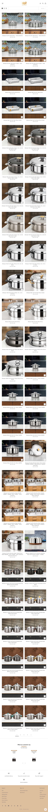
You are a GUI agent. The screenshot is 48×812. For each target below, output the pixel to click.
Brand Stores (22, 792)
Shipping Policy (4, 794)
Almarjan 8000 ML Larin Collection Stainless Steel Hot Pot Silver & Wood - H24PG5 (35, 554)
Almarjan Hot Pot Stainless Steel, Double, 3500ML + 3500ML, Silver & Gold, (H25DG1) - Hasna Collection (35, 494)
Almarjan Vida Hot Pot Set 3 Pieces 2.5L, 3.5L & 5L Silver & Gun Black (12, 206)
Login (41, 792)
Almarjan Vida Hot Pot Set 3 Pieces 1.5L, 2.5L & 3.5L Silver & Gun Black (35, 206)
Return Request (42, 796)
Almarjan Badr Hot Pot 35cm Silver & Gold (12, 120)
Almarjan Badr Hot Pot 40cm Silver (35, 92)
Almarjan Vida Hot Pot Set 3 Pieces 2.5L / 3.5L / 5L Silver (35, 264)
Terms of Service (4, 800)
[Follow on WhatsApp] (20, 805)
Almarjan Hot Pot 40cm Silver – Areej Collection (35, 35)
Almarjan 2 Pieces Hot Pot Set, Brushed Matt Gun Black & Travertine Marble (12, 584)
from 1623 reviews (24, 747)
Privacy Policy (4, 798)
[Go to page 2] (31, 735)
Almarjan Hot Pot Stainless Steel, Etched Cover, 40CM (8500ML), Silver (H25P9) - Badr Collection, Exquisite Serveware (12, 554)
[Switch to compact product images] (6, 8)
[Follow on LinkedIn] (14, 805)
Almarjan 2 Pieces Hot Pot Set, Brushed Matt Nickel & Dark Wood (12, 613)
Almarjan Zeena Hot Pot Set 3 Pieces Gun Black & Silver (12, 350)
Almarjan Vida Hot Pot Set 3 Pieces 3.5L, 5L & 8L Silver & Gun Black (35, 177)
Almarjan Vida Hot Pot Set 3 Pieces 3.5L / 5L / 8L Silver (12, 264)
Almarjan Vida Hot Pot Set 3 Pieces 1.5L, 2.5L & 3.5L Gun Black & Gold (13, 177)
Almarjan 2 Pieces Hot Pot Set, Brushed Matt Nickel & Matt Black (12, 700)
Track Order (4, 802)
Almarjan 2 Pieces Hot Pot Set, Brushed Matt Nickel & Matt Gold (35, 671)
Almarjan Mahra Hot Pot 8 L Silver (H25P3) (35, 435)
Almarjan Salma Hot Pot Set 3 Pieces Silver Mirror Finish (12, 379)
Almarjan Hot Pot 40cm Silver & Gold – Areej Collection (35, 64)
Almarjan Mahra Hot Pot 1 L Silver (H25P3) (35, 378)
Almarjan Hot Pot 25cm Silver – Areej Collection (12, 35)
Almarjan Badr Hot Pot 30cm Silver (35, 321)
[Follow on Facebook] (2, 805)
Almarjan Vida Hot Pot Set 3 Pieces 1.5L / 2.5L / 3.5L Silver (13, 293)
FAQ (2, 790)
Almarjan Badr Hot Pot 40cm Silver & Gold (35, 120)
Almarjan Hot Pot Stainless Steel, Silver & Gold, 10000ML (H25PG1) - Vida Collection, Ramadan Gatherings (35, 464)
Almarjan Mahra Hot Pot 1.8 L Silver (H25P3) (12, 407)
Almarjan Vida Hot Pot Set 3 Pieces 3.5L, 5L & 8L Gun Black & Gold (12, 149)
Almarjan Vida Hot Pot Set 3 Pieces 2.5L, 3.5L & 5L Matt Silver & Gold (35, 235)
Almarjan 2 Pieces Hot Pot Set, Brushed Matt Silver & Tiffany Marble (12, 729)
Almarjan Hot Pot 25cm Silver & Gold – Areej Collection (12, 64)
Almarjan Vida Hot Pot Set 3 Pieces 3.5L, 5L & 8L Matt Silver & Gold (12, 235)
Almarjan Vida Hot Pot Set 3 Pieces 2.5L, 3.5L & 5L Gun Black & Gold (35, 149)
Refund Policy (4, 796)
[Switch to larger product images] (2, 8)
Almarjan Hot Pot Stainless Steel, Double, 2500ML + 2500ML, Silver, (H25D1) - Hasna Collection (12, 524)
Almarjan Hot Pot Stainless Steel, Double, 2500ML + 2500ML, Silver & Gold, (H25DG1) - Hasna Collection (35, 524)
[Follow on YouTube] (8, 805)
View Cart (41, 790)
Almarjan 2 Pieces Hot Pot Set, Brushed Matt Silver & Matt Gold (35, 613)
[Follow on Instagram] (5, 805)
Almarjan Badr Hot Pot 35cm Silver (12, 92)
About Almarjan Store (24, 790)
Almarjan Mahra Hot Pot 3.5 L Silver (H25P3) (12, 435)
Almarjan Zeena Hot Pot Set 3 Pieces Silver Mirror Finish (35, 350)
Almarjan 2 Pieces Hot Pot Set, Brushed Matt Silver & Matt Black (12, 642)
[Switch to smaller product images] (4, 8)
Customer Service (5, 792)
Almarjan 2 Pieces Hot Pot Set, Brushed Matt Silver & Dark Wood (35, 642)
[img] (24, 746)
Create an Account (43, 794)
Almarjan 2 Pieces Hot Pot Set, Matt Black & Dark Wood (35, 584)
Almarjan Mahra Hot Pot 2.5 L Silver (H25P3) (35, 407)
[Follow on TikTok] (11, 805)
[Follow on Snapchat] (17, 805)
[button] (23, 763)
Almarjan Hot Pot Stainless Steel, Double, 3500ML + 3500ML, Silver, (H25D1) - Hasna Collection (12, 494)
